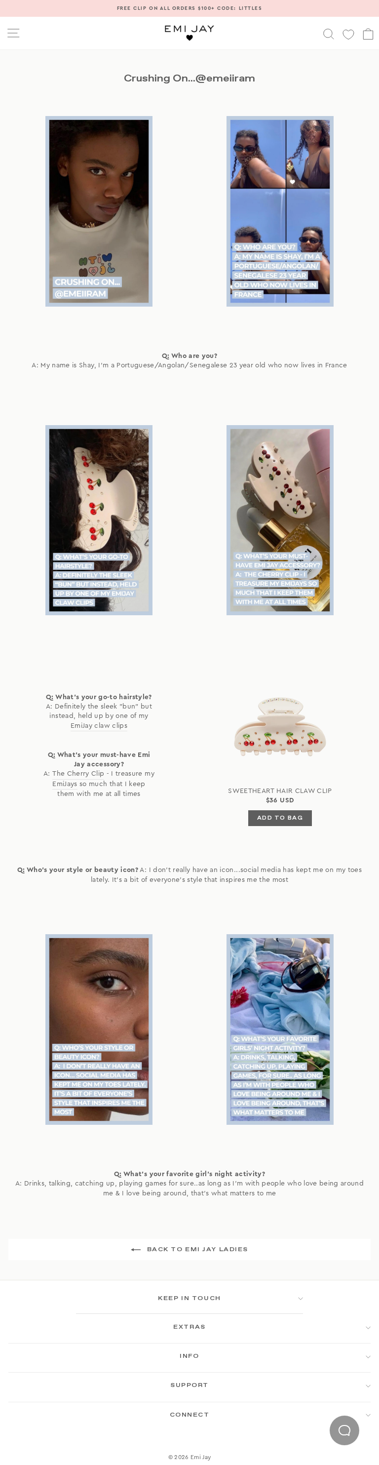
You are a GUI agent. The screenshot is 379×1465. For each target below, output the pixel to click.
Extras (189, 1327)
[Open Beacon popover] (344, 1430)
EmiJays (64, 784)
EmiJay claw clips (99, 725)
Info (189, 1356)
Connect (190, 1415)
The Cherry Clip (78, 773)
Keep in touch (189, 1299)
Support (189, 1385)
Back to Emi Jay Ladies (196, 1250)
